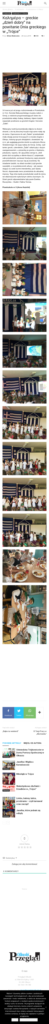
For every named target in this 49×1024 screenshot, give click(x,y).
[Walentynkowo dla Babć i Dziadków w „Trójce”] (9, 788)
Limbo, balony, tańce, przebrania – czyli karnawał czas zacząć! (29, 801)
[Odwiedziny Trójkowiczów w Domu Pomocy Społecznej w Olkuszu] (9, 753)
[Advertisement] (24, 55)
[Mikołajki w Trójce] (9, 781)
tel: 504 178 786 (24, 985)
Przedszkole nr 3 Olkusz (34, 9)
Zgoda (14, 1020)
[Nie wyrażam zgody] (46, 1007)
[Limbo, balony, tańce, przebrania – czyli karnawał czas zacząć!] (9, 805)
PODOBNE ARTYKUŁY (12, 743)
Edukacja (6, 757)
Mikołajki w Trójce (25, 774)
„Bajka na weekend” (10, 731)
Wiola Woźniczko (13, 36)
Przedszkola (19, 9)
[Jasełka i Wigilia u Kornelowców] (9, 765)
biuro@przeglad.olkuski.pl (31, 990)
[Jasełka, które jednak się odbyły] (9, 813)
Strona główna (8, 9)
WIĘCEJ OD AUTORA (32, 743)
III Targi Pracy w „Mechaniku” (39, 732)
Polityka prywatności (29, 1020)
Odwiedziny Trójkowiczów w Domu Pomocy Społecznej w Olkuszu (30, 752)
